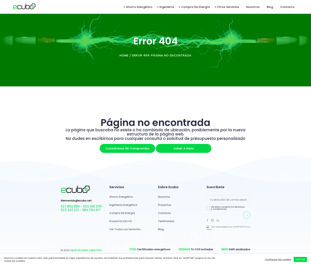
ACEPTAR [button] (300, 259)
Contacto (287, 7)
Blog (270, 7)
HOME (124, 55)
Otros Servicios (228, 7)
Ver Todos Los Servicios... (125, 229)
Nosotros (253, 7)
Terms (209, 229)
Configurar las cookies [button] (278, 259)
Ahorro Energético (139, 7)
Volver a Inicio (183, 148)
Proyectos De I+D (120, 221)
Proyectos (164, 205)
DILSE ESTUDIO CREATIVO (86, 250)
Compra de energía (195, 7)
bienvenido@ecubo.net (76, 200)
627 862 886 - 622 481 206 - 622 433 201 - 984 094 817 (82, 208)
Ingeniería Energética (123, 205)
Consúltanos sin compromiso (127, 148)
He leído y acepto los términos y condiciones (228, 208)
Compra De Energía (122, 213)
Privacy (247, 226)
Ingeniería (167, 7)
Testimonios (166, 221)
